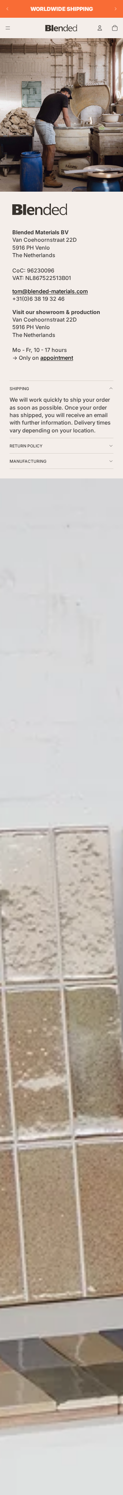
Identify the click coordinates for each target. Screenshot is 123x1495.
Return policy (26, 445)
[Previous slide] (7, 8)
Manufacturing (28, 461)
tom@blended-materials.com (50, 291)
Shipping (19, 388)
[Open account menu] (99, 27)
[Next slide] (115, 8)
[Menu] (8, 28)
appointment (56, 357)
